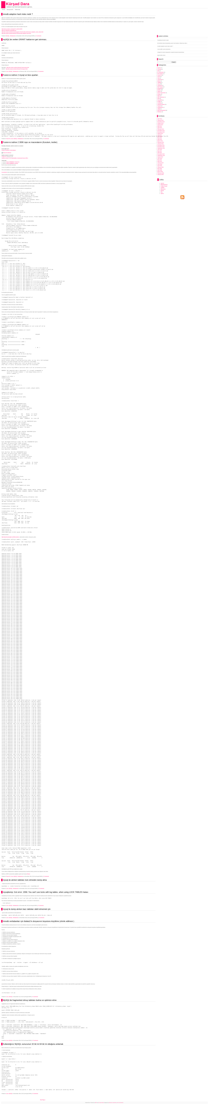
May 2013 (159, 126)
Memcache (163, 189)
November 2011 (161, 146)
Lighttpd (159, 82)
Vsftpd (158, 108)
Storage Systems (161, 104)
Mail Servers (160, 86)
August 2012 (160, 133)
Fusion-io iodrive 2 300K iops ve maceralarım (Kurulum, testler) (30, 142)
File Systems (160, 73)
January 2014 (160, 120)
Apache (159, 67)
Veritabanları (12, 35)
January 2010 (160, 162)
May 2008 (159, 168)
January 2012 (160, 143)
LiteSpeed (159, 85)
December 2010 (161, 154)
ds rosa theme (101, 1102)
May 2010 (159, 159)
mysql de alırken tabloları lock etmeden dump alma (25, 880)
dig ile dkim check (161, 55)
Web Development (161, 110)
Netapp (159, 94)
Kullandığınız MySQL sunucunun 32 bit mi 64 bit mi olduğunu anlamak (33, 1044)
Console (159, 69)
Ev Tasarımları (160, 72)
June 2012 (159, 136)
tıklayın (28, 874)
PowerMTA (159, 100)
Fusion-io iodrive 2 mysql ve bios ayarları (20, 75)
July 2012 (159, 135)
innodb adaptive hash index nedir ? (18, 14)
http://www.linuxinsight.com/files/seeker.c (11, 537)
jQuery (158, 81)
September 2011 (161, 148)
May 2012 (159, 138)
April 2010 (159, 161)
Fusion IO (8, 138)
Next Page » (43, 1099)
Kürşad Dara (17, 4)
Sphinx (162, 193)
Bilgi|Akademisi (164, 184)
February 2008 (160, 173)
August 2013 (160, 124)
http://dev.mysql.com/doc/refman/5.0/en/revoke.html (17, 67)
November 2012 (161, 132)
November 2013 (161, 121)
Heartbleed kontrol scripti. (163, 40)
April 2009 (159, 165)
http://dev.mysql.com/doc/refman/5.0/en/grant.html (17, 69)
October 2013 (160, 123)
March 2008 (160, 171)
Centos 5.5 (4, 156)
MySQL (7, 35)
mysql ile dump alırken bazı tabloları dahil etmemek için (26, 909)
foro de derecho (120, 1102)
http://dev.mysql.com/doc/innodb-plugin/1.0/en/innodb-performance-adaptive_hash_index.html (22, 32)
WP (95, 1102)
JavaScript (159, 79)
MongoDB (159, 88)
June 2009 (159, 164)
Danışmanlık (10, 9)
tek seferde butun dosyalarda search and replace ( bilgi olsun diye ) (172, 43)
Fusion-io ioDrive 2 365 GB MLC (9, 150)
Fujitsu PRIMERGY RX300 (12, 163)
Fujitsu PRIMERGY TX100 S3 (12, 162)
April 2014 (159, 118)
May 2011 (159, 151)
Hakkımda (17, 9)
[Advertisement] (21, 1097)
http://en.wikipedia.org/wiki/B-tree (9, 30)
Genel (158, 76)
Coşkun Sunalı (164, 186)
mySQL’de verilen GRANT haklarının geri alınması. (25, 39)
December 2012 (161, 130)
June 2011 (159, 149)
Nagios (159, 91)
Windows (159, 111)
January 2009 (160, 167)
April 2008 (159, 170)
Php (161, 192)
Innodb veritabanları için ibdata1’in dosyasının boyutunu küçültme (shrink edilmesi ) (38, 921)
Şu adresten (4, 172)
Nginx (158, 95)
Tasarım (159, 106)
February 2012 (160, 142)
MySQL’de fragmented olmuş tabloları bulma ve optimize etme (29, 1000)
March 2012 (160, 140)
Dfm (158, 70)
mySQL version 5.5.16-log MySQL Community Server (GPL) (15, 158)
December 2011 (161, 145)
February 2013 (160, 129)
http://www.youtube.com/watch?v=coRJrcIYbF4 (12, 29)
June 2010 (159, 158)
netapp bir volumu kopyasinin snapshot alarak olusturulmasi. (170, 52)
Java (158, 78)
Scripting (159, 103)
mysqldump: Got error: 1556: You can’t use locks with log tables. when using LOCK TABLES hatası (45, 892)
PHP (158, 98)
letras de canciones (112, 1102)
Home (3, 9)
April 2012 (159, 139)
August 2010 (160, 157)
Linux (7, 71)
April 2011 (159, 152)
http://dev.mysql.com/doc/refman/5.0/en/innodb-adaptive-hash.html (16, 33)
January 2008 (160, 174)
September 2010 (161, 155)
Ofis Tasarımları (160, 97)
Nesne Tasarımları (161, 92)
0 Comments (38, 35)
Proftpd (159, 101)
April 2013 (159, 127)
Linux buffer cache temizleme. (164, 49)
